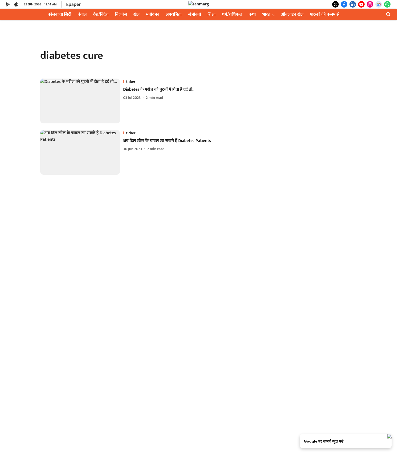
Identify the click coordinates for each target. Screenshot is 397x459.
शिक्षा (211, 14)
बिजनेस (121, 14)
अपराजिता (173, 14)
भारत (266, 14)
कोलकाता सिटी (59, 14)
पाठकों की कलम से (324, 14)
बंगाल (82, 14)
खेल (136, 14)
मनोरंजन (152, 14)
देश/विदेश (101, 14)
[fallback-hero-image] (81, 101)
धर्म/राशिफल (232, 14)
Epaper (73, 5)
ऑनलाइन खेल (292, 14)
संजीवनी (194, 14)
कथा (252, 14)
